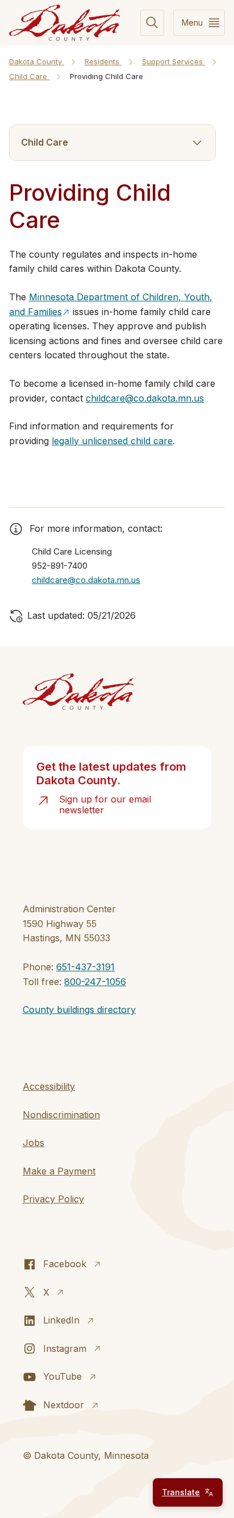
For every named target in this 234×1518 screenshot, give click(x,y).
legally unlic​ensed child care (112, 440)
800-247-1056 (95, 981)
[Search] (152, 23)
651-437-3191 (85, 967)
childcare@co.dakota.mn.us (145, 398)
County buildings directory (79, 1009)
